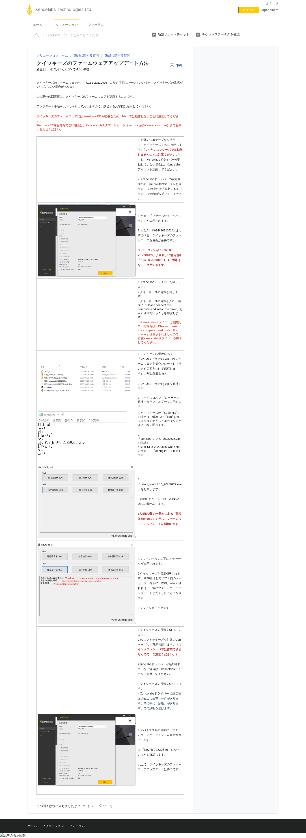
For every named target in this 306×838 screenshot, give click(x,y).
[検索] (37, 35)
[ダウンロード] (144, 371)
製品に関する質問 (86, 55)
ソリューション (67, 24)
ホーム (37, 24)
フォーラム (96, 24)
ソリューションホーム (53, 55)
